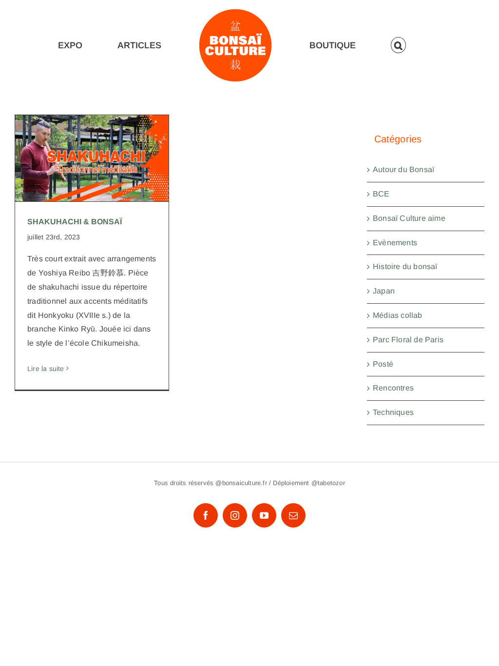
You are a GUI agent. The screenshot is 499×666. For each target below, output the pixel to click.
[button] (398, 45)
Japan (384, 291)
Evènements (395, 242)
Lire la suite (45, 368)
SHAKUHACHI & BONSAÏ (91, 148)
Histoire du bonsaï (405, 266)
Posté (383, 364)
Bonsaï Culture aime (409, 218)
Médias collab (397, 315)
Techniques (393, 412)
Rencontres (393, 388)
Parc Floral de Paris (408, 339)
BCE (381, 194)
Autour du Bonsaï (403, 169)
